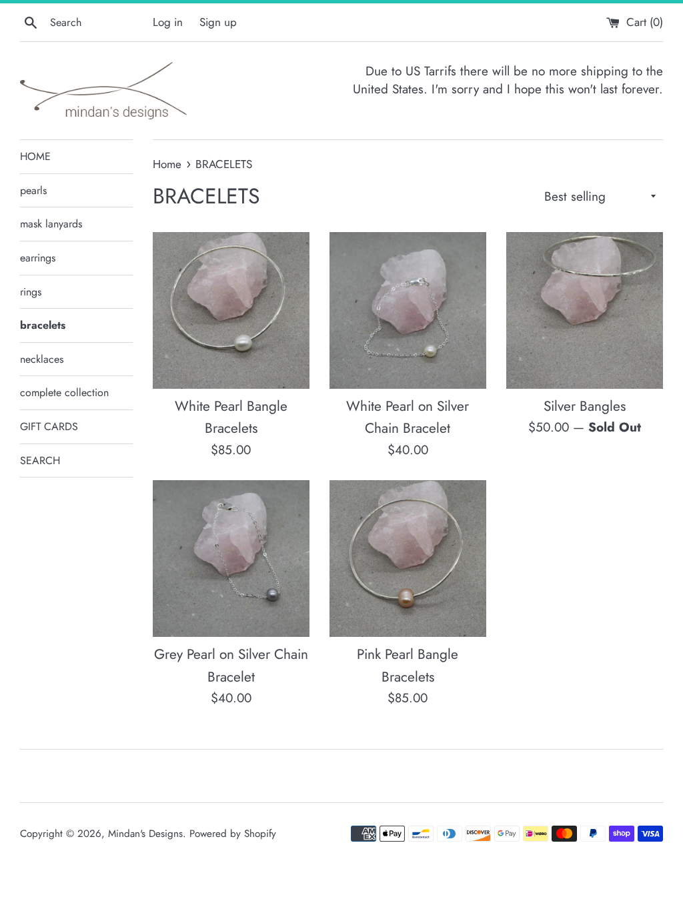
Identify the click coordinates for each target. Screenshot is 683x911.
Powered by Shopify (232, 833)
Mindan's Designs (145, 833)
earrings (37, 257)
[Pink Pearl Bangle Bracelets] (407, 558)
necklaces (41, 359)
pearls (33, 190)
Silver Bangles (585, 406)
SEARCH (40, 460)
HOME (35, 156)
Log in (168, 22)
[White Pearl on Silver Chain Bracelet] (407, 310)
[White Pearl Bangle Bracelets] (231, 310)
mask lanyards (51, 223)
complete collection (64, 392)
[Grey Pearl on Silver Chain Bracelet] (231, 558)
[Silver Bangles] (584, 310)
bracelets (42, 325)
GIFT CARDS (49, 426)
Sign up (218, 22)
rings (30, 291)
